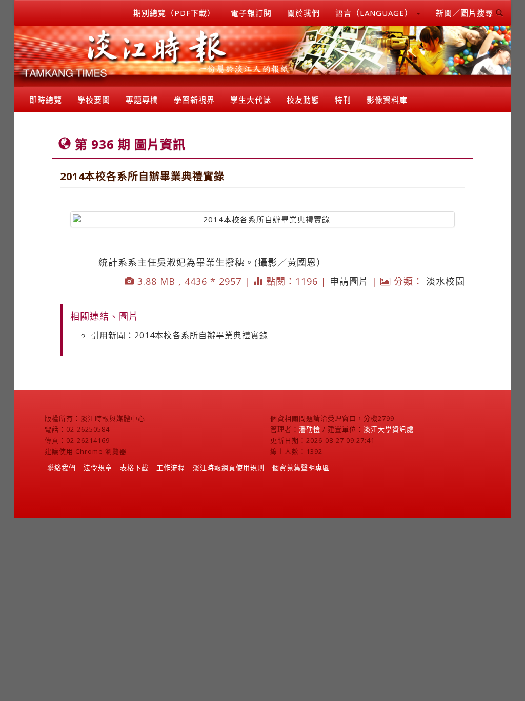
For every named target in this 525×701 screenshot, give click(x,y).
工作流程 (170, 467)
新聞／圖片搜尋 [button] (466, 13)
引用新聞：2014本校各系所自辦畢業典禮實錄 (179, 335)
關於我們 (303, 13)
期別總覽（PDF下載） (174, 13)
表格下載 (134, 467)
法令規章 (98, 467)
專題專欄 (142, 99)
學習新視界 (194, 99)
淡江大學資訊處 (389, 429)
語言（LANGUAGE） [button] (375, 13)
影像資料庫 (387, 99)
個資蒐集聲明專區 (301, 467)
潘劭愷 (309, 429)
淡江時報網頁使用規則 (229, 467)
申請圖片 (349, 281)
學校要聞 (93, 99)
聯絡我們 (61, 467)
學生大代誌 (250, 99)
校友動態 (303, 99)
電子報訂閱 (251, 13)
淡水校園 (445, 281)
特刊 (343, 99)
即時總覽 (45, 99)
